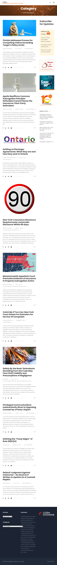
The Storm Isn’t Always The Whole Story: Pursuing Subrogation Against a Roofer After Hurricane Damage (47, 136)
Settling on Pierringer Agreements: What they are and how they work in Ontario (19, 151)
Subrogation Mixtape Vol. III (47, 141)
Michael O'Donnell (7, 109)
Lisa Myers (5, 379)
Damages (13, 381)
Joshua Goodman (7, 48)
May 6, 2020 (14, 379)
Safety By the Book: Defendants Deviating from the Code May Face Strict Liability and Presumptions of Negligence (19, 372)
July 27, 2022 (22, 157)
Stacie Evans (6, 445)
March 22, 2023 (19, 109)
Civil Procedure (29, 48)
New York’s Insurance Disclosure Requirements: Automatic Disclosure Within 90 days (19, 222)
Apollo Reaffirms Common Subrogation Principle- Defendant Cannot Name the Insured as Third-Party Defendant (17, 101)
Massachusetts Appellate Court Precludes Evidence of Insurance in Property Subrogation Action (19, 278)
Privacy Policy (50, 561)
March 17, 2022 (19, 228)
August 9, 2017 (19, 413)
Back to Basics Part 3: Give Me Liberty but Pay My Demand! (46, 129)
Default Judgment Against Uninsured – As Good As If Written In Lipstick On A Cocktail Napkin (19, 476)
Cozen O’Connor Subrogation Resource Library (45, 39)
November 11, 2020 (20, 320)
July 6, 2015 (16, 483)
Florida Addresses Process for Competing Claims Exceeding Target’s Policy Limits (18, 42)
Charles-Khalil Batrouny (9, 157)
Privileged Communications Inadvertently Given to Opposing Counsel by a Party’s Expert (19, 407)
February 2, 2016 (17, 445)
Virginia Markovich (8, 320)
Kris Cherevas (6, 483)
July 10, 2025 (18, 48)
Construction (15, 230)
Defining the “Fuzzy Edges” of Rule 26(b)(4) (17, 440)
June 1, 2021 (18, 284)
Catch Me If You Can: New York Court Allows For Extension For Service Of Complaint (18, 314)
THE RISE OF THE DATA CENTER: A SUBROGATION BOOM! (46, 123)
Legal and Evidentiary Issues (18, 286)
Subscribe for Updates (47, 23)
